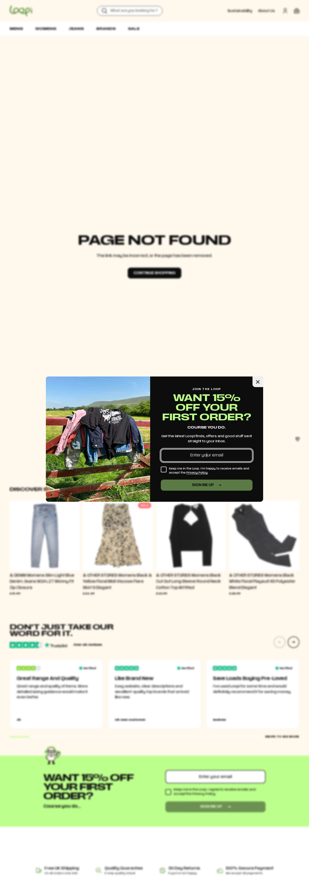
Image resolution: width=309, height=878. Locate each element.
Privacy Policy (197, 473)
